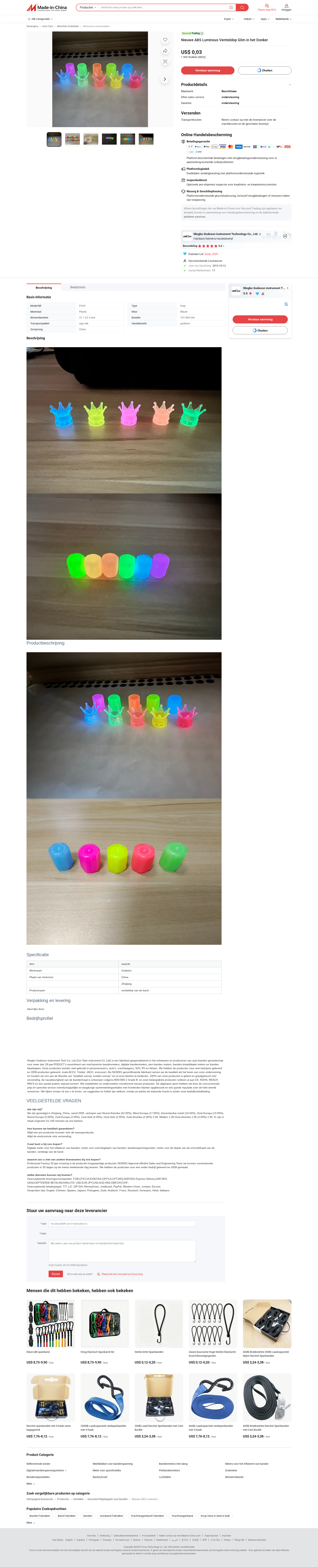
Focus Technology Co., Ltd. (154, 1546)
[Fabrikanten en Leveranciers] (46, 7)
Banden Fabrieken (39, 1516)
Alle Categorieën (40, 19)
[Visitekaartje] (286, 304)
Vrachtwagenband (182, 1516)
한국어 (185, 1539)
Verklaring (105, 1535)
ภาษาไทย (215, 1539)
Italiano (137, 1539)
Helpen (248, 19)
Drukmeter (231, 1470)
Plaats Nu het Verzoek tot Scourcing (120, 1274)
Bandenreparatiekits (38, 1477)
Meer (29, 1522)
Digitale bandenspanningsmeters (45, 1470)
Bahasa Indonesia (257, 1539)
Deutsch (148, 1539)
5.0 (245, 293)
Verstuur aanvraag (207, 70)
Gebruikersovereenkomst (126, 1535)
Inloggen (287, 9)
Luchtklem (165, 1477)
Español (81, 1539)
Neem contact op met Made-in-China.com (180, 1535)
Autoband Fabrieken (111, 1516)
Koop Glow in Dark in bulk (215, 1516)
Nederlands (162, 1539)
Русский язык (122, 1539)
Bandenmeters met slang (173, 1463)
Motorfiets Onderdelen (68, 26)
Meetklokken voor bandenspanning (113, 1463)
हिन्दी (205, 1539)
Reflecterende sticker (38, 1463)
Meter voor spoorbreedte (107, 1470)
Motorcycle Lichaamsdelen (96, 26)
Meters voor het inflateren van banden (246, 1463)
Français (107, 1539)
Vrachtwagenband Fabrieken (147, 1516)
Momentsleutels (234, 1477)
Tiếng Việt (239, 1539)
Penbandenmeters (169, 1470)
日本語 (195, 1539)
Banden (87, 1516)
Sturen (56, 1274)
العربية (175, 1539)
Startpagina (32, 26)
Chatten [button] (267, 70)
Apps (264, 19)
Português (94, 1539)
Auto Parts (47, 26)
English (69, 1539)
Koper (227, 19)
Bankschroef (100, 1477)
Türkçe (227, 1539)
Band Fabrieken (67, 1516)
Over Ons (91, 1535)
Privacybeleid (148, 1535)
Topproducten (211, 1535)
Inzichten (226, 1535)
